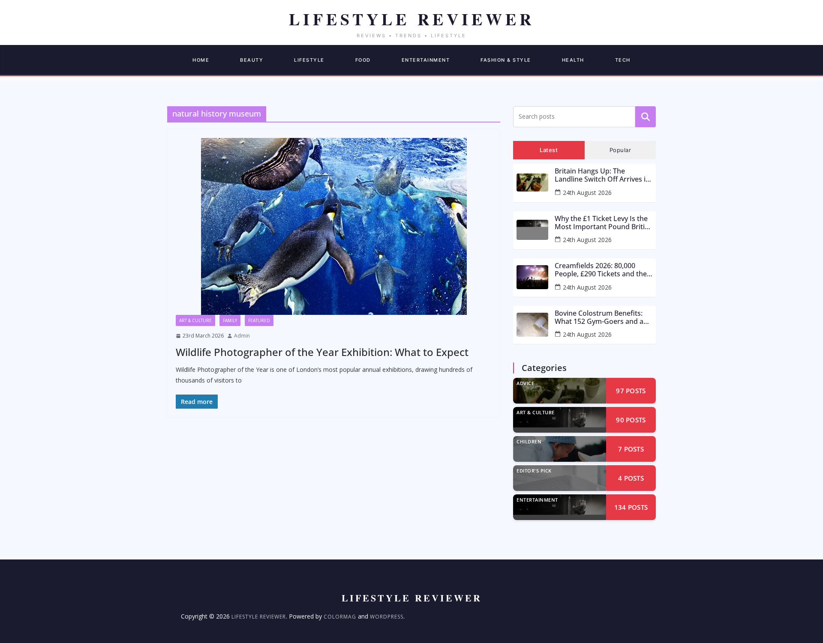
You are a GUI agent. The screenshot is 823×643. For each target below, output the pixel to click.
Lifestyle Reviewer (258, 616)
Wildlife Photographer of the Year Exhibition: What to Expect (322, 352)
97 (631, 390)
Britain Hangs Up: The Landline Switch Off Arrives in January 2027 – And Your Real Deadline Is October (602, 175)
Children (529, 441)
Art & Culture (195, 320)
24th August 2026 (587, 192)
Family (230, 320)
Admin (242, 335)
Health (573, 60)
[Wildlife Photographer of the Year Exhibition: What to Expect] (334, 226)
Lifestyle (309, 60)
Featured (259, 320)
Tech (623, 60)
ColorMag (340, 616)
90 (631, 420)
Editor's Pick (534, 470)
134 (631, 507)
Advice (525, 383)
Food (363, 60)
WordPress (386, 616)
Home (200, 60)
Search (645, 116)
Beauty (251, 60)
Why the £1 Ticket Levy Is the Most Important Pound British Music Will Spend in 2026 (603, 223)
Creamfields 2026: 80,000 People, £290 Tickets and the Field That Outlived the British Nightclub (602, 270)
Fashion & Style (506, 60)
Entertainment (426, 60)
